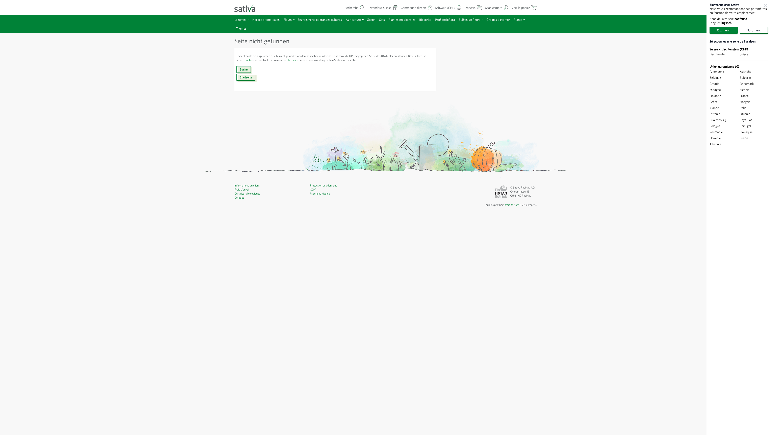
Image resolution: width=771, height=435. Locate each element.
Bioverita (425, 19)
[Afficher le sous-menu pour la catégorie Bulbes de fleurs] (482, 19)
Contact (239, 197)
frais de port (512, 204)
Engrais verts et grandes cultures (320, 19)
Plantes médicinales (402, 19)
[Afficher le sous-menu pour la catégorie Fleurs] (293, 19)
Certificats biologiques (247, 193)
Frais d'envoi (241, 189)
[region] (738, 217)
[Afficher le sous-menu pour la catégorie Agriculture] (362, 19)
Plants (518, 19)
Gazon (371, 19)
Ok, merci (723, 30)
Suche (248, 60)
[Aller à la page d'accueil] (247, 7)
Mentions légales (320, 193)
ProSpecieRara (445, 19)
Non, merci (754, 30)
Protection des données (323, 185)
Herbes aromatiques (266, 19)
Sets (382, 19)
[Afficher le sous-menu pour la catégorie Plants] (524, 19)
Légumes (240, 19)
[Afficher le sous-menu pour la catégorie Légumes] (248, 19)
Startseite (292, 60)
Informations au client (247, 185)
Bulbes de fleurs (469, 19)
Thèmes (241, 28)
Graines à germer (498, 19)
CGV (313, 189)
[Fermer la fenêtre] (765, 5)
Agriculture (353, 19)
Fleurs (287, 19)
